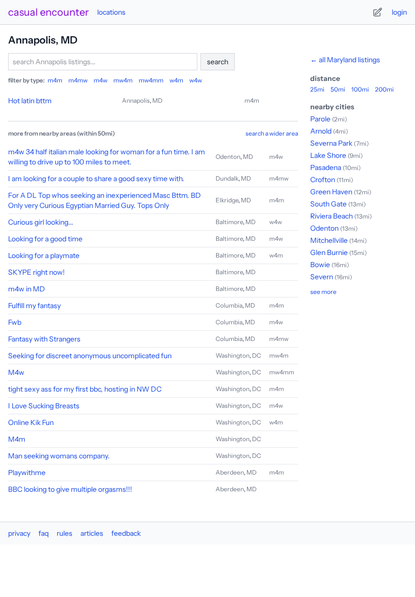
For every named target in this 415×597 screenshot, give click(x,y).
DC (256, 355)
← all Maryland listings (345, 59)
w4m (176, 80)
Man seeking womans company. (59, 455)
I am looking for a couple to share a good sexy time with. (96, 178)
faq (43, 533)
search (217, 61)
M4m (16, 439)
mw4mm (151, 80)
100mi (360, 89)
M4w (16, 372)
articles (91, 533)
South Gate (328, 203)
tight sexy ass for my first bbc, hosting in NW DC (84, 389)
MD (157, 100)
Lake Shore (328, 155)
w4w (195, 80)
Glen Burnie (329, 252)
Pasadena (325, 167)
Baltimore (229, 222)
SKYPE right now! (36, 272)
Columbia (229, 305)
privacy (19, 533)
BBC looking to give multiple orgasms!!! (70, 489)
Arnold (320, 131)
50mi (337, 89)
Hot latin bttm (30, 100)
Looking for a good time (45, 238)
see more (323, 291)
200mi (384, 89)
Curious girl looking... (40, 222)
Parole (320, 118)
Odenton (228, 156)
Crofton (322, 179)
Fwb (14, 322)
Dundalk (227, 178)
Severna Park (331, 143)
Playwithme (27, 472)
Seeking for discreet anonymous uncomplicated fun (90, 355)
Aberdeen (230, 472)
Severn (321, 276)
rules (64, 533)
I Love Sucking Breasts (43, 405)
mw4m (123, 80)
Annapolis (136, 100)
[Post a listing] (377, 12)
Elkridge (227, 200)
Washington (233, 355)
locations (111, 12)
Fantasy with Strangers (44, 339)
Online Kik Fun (31, 422)
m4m (55, 80)
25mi (317, 89)
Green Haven (331, 191)
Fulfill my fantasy (34, 305)
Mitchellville (329, 240)
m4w (100, 80)
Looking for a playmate (43, 255)
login (399, 12)
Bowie (320, 264)
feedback (126, 533)
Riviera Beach (331, 216)
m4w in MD (26, 288)
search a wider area (271, 133)
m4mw (78, 80)
